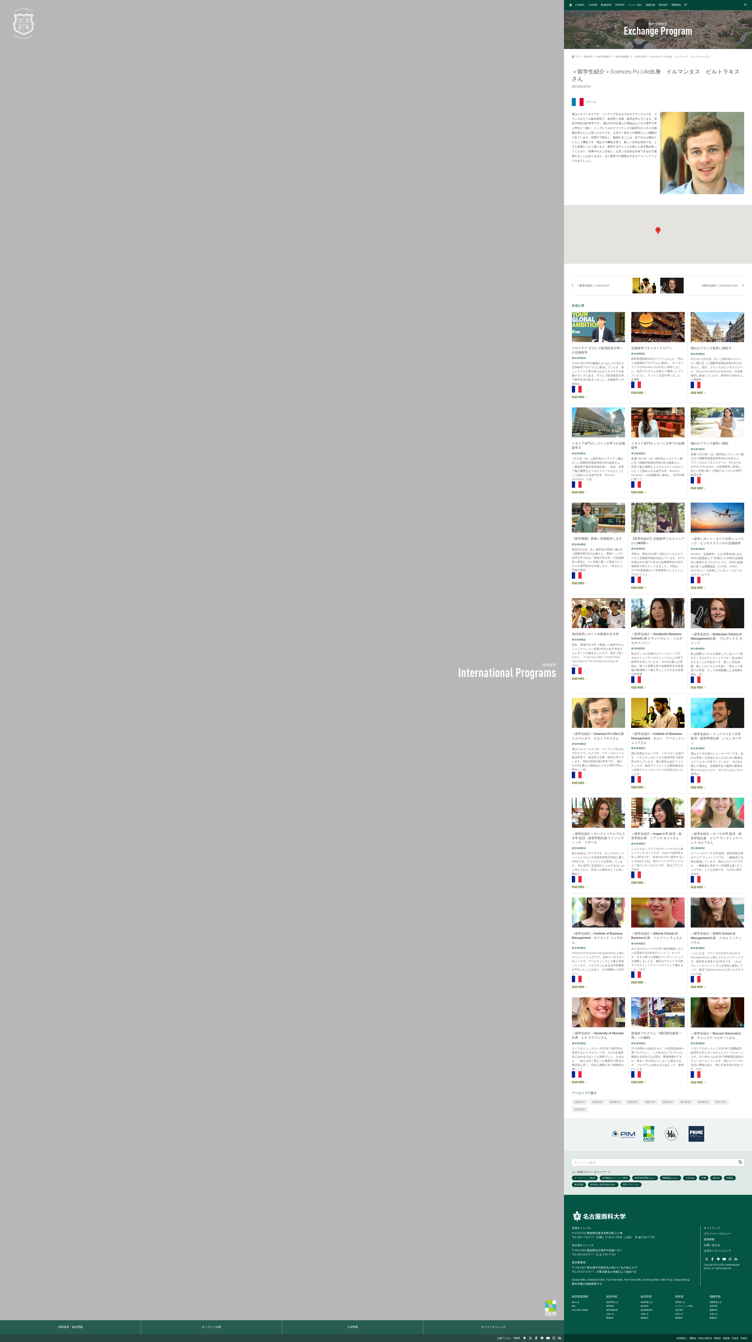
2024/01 (597, 1102)
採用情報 (709, 1239)
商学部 (679, 1296)
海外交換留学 (604, 56)
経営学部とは (612, 1302)
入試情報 (352, 1327)
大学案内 (579, 5)
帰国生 (717, 1338)
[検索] (740, 1162)
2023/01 (615, 1102)
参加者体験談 (622, 56)
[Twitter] (530, 1338)
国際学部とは (715, 1302)
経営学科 (610, 1306)
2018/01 (703, 1102)
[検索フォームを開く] (745, 5)
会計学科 (679, 1310)
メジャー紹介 (635, 5)
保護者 (726, 1338)
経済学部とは (647, 1302)
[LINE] (542, 1338)
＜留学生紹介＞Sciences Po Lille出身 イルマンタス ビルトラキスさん (672, 56)
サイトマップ (712, 1228)
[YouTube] (548, 1338)
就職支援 (650, 5)
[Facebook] (536, 1338)
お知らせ (610, 1314)
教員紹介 (610, 1318)
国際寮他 (676, 5)
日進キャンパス (581, 1228)
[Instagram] (554, 1338)
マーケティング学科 (684, 1306)
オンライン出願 (211, 1327)
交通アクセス (504, 1338)
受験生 (692, 1338)
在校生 (735, 1338)
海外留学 (663, 5)
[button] (658, 230)
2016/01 (580, 1109)
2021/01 (650, 1102)
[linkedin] (560, 1338)
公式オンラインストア (717, 1250)
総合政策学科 (647, 1310)
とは (575, 1302)
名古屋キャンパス (583, 1245)
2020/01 (668, 1102)
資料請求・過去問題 (70, 1327)
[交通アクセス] (524, 1338)
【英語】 (580, 1310)
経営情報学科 (612, 1310)
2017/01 (721, 1102)
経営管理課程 (580, 1296)
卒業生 (743, 1338)
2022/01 (632, 1102)
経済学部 (646, 1296)
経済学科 (645, 1306)
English (517, 1338)
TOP (576, 56)
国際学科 (714, 1310)
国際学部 (715, 1296)
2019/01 (685, 1102)
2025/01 (580, 1102)
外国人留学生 (705, 1338)
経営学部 (611, 1296)
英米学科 (714, 1306)
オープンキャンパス (493, 1327)
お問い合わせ (712, 1245)
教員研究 (606, 5)
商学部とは (680, 1302)
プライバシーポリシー (717, 1233)
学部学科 (620, 5)
